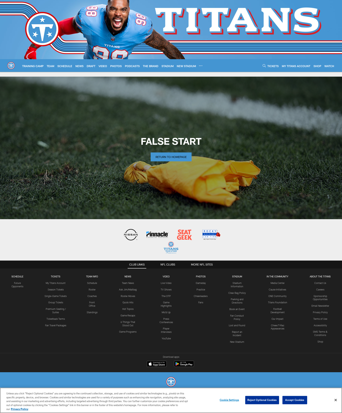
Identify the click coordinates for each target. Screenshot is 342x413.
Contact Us (320, 283)
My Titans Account (56, 283)
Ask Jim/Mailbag (128, 289)
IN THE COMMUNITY (277, 276)
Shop (320, 341)
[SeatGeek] (184, 235)
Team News (128, 283)
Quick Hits (128, 302)
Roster (92, 289)
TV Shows (166, 289)
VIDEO (166, 276)
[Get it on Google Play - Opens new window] (184, 366)
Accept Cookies (294, 400)
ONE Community (277, 296)
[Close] (335, 400)
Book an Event (237, 309)
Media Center (278, 283)
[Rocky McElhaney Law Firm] (211, 235)
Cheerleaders (201, 296)
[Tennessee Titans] (171, 382)
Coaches (92, 296)
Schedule (17, 276)
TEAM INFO (92, 276)
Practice (201, 289)
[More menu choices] (200, 65)
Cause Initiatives (277, 289)
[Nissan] (130, 235)
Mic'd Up (166, 312)
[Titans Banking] (157, 235)
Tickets (55, 276)
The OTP (166, 296)
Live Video (166, 283)
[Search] (264, 65)
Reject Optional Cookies (262, 400)
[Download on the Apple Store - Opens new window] (157, 364)
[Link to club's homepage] (11, 65)
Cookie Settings (229, 400)
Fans (200, 302)
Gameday (201, 283)
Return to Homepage (171, 157)
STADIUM (237, 276)
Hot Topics (128, 308)
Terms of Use (320, 318)
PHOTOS (201, 276)
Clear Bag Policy (237, 292)
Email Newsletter (320, 305)
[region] (171, 400)
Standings (92, 312)
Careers (320, 289)
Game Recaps (128, 315)
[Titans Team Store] (171, 248)
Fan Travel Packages (55, 325)
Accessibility (320, 325)
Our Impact (277, 318)
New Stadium (237, 341)
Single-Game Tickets (56, 296)
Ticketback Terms (56, 318)
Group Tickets (55, 302)
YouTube (166, 338)
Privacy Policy (320, 312)
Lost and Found (237, 325)
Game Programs (128, 331)
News (127, 276)
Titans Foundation (277, 302)
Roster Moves (128, 296)
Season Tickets (56, 289)
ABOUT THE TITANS (320, 276)
